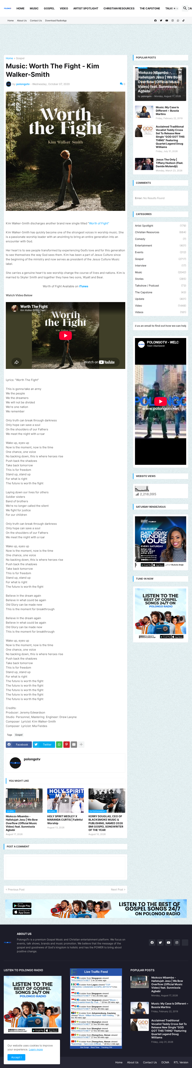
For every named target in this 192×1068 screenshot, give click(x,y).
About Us (22, 20)
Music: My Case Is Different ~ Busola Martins (167, 111)
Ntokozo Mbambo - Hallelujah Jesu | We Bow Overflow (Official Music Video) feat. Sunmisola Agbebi (22, 823)
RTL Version (181, 1062)
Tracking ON (106, 1047)
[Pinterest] (66, 744)
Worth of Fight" (99, 223)
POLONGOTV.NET (81, 980)
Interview (160, 265)
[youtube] (167, 20)
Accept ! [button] (16, 1057)
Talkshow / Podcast (160, 285)
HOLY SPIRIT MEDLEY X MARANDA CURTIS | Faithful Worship (65, 820)
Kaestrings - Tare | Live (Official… (87, 1044)
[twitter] (161, 20)
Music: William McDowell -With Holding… (97, 1015)
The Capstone (150, 8)
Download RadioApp (56, 20)
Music (34, 8)
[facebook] (155, 20)
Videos (160, 312)
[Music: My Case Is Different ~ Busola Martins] (144, 112)
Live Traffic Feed (96, 971)
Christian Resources (119, 8)
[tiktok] (183, 20)
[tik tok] (185, 942)
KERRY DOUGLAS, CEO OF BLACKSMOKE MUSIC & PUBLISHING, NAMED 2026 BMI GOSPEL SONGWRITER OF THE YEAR (105, 823)
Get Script (84, 1047)
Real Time (95, 1047)
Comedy (160, 238)
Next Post (117, 889)
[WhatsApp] (59, 744)
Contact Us (36, 20)
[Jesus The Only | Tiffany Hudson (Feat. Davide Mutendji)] (144, 164)
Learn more (36, 1049)
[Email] (74, 744)
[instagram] (173, 20)
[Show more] (81, 744)
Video (64, 8)
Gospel (49, 8)
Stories (160, 278)
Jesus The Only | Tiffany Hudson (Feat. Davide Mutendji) (169, 163)
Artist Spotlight (85, 8)
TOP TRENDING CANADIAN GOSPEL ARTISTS (91, 986)
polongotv (32, 759)
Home (20, 8)
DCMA (165, 1062)
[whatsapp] (178, 20)
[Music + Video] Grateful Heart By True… (94, 1001)
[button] (176, 8)
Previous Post (16, 889)
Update (160, 298)
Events (160, 252)
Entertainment (160, 245)
